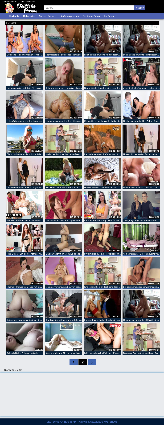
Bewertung (153, 22)
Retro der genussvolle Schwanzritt (101, 154)
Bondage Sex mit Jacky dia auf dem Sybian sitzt (68, 320)
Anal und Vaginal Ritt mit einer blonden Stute (67, 353)
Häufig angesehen (69, 16)
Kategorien (29, 16)
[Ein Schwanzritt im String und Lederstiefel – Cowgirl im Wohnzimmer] (63, 238)
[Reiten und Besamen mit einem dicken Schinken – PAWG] (24, 304)
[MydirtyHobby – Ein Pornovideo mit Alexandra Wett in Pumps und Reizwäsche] (102, 238)
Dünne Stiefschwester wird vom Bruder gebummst (109, 88)
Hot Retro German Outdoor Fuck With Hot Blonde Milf (72, 187)
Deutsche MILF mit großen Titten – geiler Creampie (32, 54)
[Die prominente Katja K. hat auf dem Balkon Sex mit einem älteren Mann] (24, 138)
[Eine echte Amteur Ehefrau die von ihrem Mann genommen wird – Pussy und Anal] (63, 105)
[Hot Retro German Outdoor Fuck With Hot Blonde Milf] (63, 172)
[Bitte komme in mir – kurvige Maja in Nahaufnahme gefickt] (63, 72)
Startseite (14, 16)
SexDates (109, 16)
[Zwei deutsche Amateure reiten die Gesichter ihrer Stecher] (141, 72)
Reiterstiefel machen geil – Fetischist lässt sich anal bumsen (113, 121)
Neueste (133, 22)
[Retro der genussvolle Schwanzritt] (102, 138)
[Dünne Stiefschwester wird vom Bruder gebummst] (102, 72)
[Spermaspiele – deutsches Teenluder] (63, 39)
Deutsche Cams (91, 16)
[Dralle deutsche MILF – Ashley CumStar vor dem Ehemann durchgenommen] (141, 105)
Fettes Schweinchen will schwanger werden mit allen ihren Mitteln (39, 121)
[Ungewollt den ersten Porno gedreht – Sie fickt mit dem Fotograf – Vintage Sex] (141, 138)
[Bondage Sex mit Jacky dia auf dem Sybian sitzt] (63, 304)
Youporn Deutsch (28, 1)
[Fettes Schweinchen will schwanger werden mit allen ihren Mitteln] (24, 105)
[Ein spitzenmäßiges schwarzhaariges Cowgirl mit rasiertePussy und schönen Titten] (141, 271)
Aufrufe (142, 22)
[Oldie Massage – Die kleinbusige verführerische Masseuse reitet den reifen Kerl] (141, 238)
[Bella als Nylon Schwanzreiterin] (24, 337)
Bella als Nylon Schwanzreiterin (22, 353)
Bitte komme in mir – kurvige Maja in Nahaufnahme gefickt (74, 88)
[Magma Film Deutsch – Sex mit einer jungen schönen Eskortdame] (24, 271)
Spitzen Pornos (47, 16)
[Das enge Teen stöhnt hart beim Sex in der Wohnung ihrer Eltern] (141, 337)
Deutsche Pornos (9, 1)
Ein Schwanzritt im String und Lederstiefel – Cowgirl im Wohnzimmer (79, 253)
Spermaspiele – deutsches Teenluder (63, 54)
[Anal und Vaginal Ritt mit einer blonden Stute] (63, 337)
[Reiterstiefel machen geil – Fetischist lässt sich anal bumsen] (102, 105)
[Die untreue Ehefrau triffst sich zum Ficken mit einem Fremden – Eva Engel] (141, 172)
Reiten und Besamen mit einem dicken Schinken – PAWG (34, 320)
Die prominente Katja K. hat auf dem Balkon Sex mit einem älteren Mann (42, 154)
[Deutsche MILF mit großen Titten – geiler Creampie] (24, 39)
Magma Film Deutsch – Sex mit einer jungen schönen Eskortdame (39, 286)
